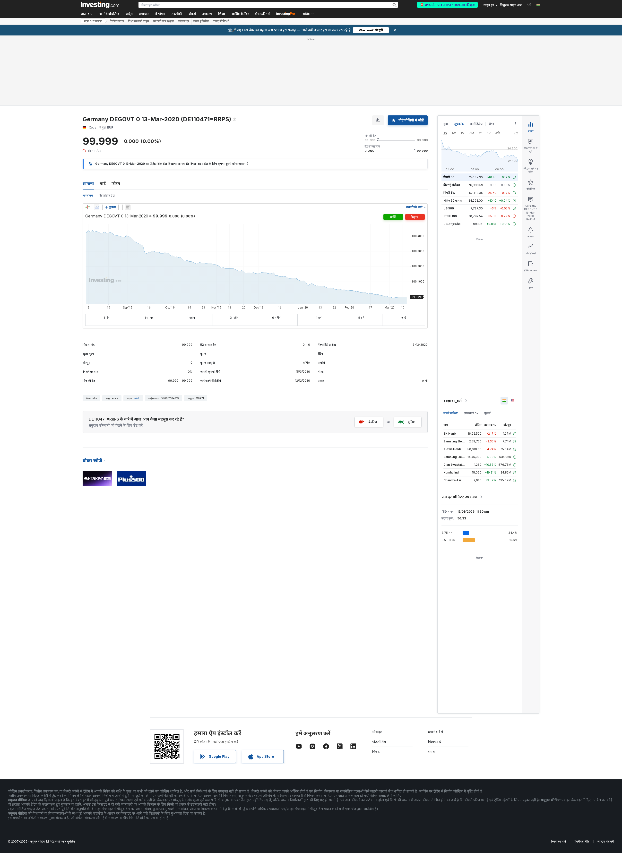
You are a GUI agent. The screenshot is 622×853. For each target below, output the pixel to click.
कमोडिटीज (476, 124)
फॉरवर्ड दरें (183, 21)
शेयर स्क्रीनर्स (262, 14)
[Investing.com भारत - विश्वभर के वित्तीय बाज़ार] (100, 4)
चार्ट (103, 183)
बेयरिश (372, 422)
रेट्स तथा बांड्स (93, 21)
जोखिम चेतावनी (605, 841)
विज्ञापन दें (434, 742)
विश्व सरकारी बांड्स (138, 21)
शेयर (491, 124)
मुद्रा (445, 124)
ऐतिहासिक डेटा (107, 195)
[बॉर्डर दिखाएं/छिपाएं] (127, 207)
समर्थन (432, 752)
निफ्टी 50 (448, 177)
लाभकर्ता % (471, 413)
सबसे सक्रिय (450, 413)
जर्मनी (136, 398)
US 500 (448, 208)
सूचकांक (459, 124)
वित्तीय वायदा (117, 21)
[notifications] (529, 4)
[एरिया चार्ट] (96, 207)
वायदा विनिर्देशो (221, 21)
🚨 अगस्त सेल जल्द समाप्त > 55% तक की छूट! (447, 5)
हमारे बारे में (435, 732)
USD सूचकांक (451, 224)
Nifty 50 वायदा (452, 200)
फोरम (116, 183)
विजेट (376, 752)
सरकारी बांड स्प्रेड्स (163, 21)
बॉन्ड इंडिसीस (201, 21)
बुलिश (411, 422)
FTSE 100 (450, 216)
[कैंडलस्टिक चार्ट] (87, 207)
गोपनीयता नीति (581, 841)
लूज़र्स (487, 413)
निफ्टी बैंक (449, 193)
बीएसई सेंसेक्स (451, 185)
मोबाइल (377, 732)
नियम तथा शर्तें (558, 841)
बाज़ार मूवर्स (452, 400)
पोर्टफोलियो (379, 742)
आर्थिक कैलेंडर (240, 14)
